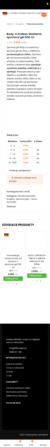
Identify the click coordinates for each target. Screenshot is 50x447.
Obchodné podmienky (16, 392)
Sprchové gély (22, 199)
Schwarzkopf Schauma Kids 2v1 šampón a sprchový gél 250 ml (13, 261)
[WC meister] (36, 307)
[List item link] (25, 352)
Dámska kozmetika (26, 196)
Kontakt (9, 371)
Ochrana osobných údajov (18, 388)
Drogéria (20, 24)
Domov (10, 24)
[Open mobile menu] (3, 4)
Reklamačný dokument (17, 395)
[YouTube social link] (27, 206)
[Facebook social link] (18, 206)
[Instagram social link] (24, 206)
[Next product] (42, 28)
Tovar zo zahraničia (15, 367)
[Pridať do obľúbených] (19, 236)
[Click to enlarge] (6, 10)
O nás (8, 375)
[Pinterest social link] (30, 206)
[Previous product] (36, 28)
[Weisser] (13, 307)
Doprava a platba (14, 364)
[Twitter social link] (21, 206)
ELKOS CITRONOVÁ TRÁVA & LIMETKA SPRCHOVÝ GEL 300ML (37, 260)
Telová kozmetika (35, 24)
